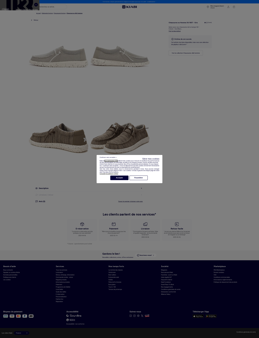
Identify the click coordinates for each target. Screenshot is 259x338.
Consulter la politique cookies (109, 174)
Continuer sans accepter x (108, 157)
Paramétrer (138, 178)
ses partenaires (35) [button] (111, 161)
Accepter (119, 178)
